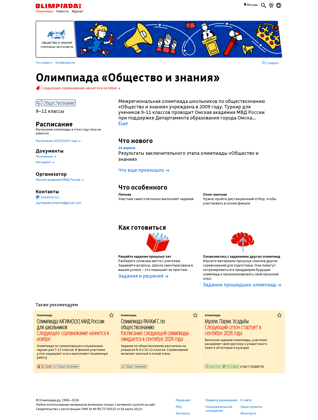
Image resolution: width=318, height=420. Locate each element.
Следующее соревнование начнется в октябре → (81, 88)
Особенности (65, 62)
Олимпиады (44, 11)
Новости (62, 11)
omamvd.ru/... (50, 197)
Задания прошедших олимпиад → (242, 284)
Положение (46, 156)
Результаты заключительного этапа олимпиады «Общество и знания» (188, 154)
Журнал (77, 11)
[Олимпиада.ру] (58, 6)
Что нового (44, 62)
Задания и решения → (143, 276)
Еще (123, 123)
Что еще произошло (143, 170)
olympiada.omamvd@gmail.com (58, 203)
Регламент (45, 162)
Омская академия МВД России (60, 179)
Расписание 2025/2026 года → (58, 141)
